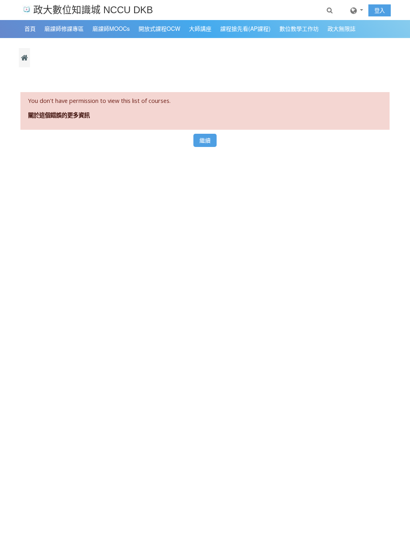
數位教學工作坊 (299, 28)
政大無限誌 (342, 28)
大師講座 (200, 28)
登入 (379, 10)
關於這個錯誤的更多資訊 (59, 115)
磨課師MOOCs (111, 28)
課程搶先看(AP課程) (245, 28)
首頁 (30, 28)
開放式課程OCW (159, 28)
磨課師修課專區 (64, 28)
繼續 (205, 140)
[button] (331, 9)
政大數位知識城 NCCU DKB (93, 9)
